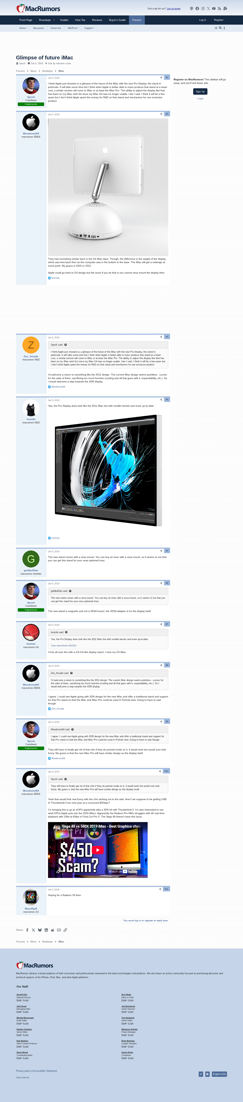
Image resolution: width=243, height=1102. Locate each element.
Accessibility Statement (44, 1071)
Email (19, 1000)
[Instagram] (203, 8)
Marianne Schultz (130, 1029)
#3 (167, 337)
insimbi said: (57, 632)
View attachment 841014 (63, 645)
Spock (22, 63)
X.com (25, 1000)
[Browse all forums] (216, 28)
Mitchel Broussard (25, 1018)
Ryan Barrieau (128, 1041)
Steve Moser (22, 1052)
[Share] (161, 77)
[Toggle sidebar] (225, 28)
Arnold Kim (22, 995)
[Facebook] (197, 8)
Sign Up (200, 91)
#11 (166, 889)
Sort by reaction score (59, 63)
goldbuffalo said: (59, 591)
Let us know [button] (173, 8)
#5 (167, 551)
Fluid (18, 1077)
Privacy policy (23, 1071)
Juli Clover (22, 1006)
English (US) (219, 1074)
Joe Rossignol (128, 1006)
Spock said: (57, 344)
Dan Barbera (22, 1041)
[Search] (220, 28)
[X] (208, 8)
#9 (167, 721)
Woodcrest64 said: (60, 729)
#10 (166, 771)
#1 (167, 77)
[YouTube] (214, 8)
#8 (167, 665)
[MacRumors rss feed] (219, 8)
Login (200, 98)
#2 (167, 114)
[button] (43, 20)
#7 (167, 624)
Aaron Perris (127, 1052)
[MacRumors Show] (191, 8)
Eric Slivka (126, 995)
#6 (167, 583)
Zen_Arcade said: (60, 673)
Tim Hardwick (128, 1018)
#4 (167, 399)
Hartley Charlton (24, 1029)
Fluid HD (25, 1077)
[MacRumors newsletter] (225, 8)
